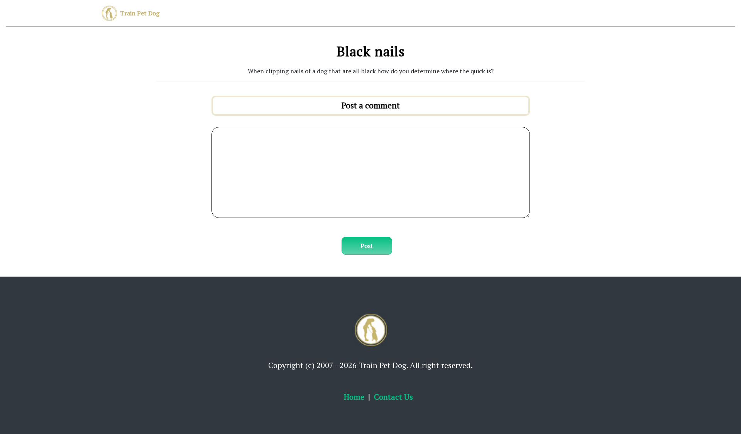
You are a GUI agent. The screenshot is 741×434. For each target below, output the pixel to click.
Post (366, 245)
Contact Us (393, 397)
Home (354, 397)
